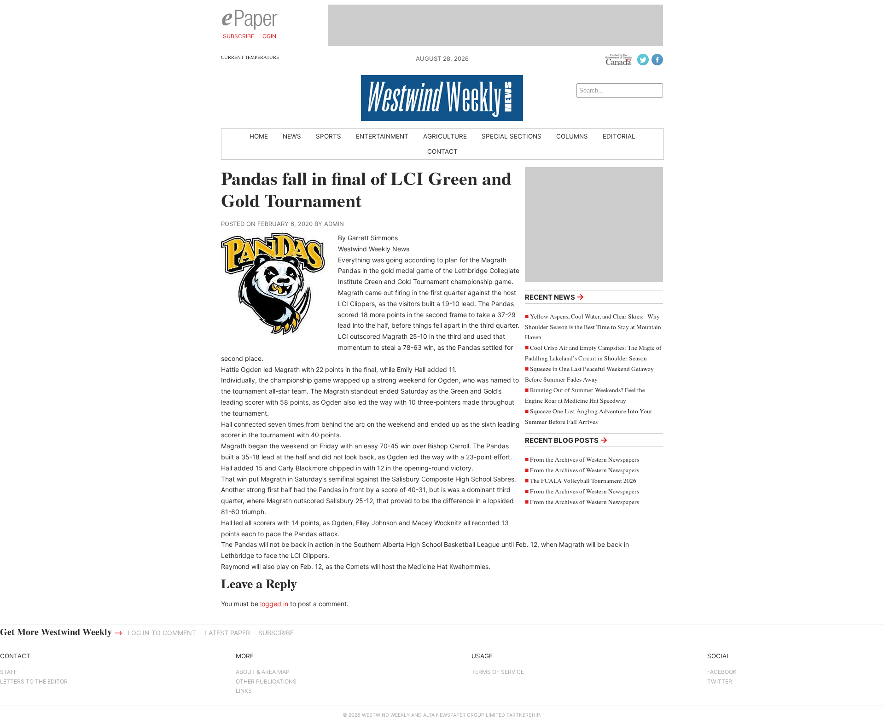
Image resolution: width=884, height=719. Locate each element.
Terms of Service (497, 671)
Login (267, 36)
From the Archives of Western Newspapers (584, 459)
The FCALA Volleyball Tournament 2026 (583, 480)
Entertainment (382, 136)
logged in (274, 604)
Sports (328, 136)
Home (259, 136)
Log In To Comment (162, 633)
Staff (8, 671)
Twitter (719, 681)
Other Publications (266, 681)
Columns (572, 136)
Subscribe (238, 36)
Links (244, 690)
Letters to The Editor (34, 681)
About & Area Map (263, 671)
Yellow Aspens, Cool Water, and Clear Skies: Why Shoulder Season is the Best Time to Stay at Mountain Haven (593, 327)
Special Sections (511, 136)
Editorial (619, 136)
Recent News (554, 297)
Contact (442, 151)
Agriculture (445, 136)
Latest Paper (227, 633)
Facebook (722, 671)
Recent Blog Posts (566, 440)
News (292, 136)
